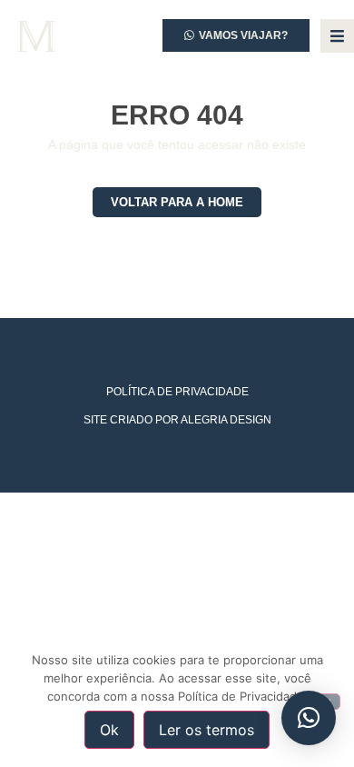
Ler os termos (206, 730)
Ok (109, 730)
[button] (308, 718)
